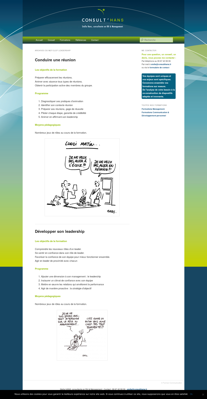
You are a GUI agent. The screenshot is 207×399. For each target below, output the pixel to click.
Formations (65, 39)
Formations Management (153, 108)
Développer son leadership (60, 231)
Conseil (51, 39)
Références (81, 39)
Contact (94, 39)
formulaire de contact (159, 67)
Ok (191, 394)
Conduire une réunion (55, 59)
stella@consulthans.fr (161, 64)
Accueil (39, 39)
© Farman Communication (171, 382)
